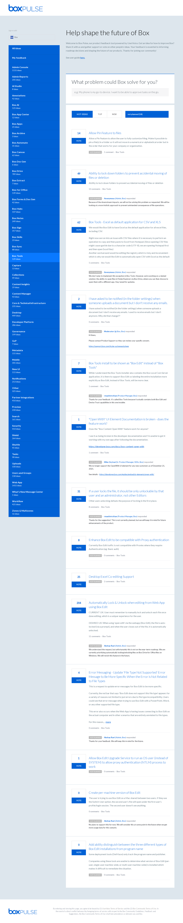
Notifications (19, 378)
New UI (16, 369)
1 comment (109, 152)
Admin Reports (20, 76)
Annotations (18, 95)
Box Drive (17, 171)
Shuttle (16, 444)
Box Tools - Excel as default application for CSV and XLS (125, 222)
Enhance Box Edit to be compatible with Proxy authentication (129, 540)
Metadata (17, 350)
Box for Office (19, 189)
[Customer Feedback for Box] (26, 7)
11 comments (94, 636)
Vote (78, 141)
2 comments (109, 581)
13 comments (94, 189)
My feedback (19, 57)
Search (15, 416)
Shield (15, 435)
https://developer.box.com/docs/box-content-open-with (116, 446)
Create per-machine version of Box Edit (114, 792)
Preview (16, 406)
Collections (18, 274)
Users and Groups (21, 473)
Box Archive (18, 133)
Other (15, 388)
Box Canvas (18, 152)
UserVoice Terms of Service (112, 908)
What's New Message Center (27, 491)
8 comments (94, 507)
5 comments (94, 263)
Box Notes (17, 218)
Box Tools (120, 152)
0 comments (94, 322)
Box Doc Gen (19, 161)
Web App (17, 482)
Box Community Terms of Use (144, 908)
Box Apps (17, 123)
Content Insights (21, 284)
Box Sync (17, 246)
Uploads (16, 463)
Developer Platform (23, 322)
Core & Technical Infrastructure (29, 303)
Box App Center (20, 114)
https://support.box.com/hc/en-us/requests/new (109, 346)
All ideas (16, 48)
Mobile (16, 359)
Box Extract (18, 180)
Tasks (15, 454)
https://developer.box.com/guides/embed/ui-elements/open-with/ (126, 474)
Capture (16, 265)
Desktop (16, 312)
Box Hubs (17, 208)
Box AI (15, 105)
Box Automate (20, 142)
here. (82, 57)
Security (16, 425)
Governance (18, 331)
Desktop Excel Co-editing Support (111, 576)
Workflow (17, 501)
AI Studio (17, 86)
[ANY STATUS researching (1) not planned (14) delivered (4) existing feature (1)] (147, 114)
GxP (14, 340)
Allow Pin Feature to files (105, 133)
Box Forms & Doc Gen (23, 199)
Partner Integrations (23, 397)
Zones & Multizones (22, 510)
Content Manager (21, 293)
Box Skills (17, 237)
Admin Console (20, 67)
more (108, 722)
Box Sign (16, 227)
